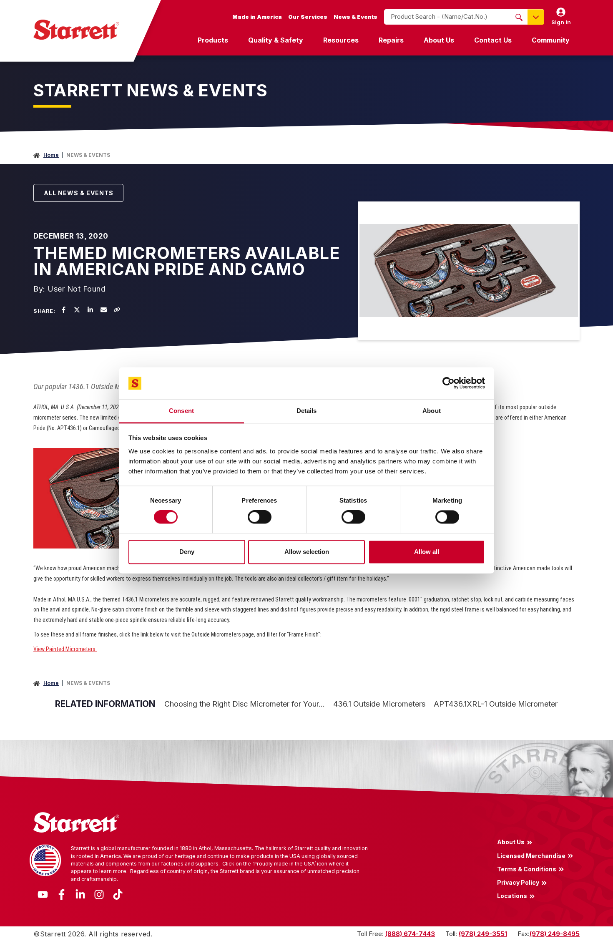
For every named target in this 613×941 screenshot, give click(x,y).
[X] (77, 309)
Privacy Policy (518, 882)
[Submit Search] (519, 17)
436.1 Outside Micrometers (379, 703)
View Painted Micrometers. (65, 649)
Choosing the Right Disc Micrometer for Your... (244, 703)
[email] (103, 309)
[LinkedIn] (80, 893)
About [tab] (431, 410)
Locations (512, 896)
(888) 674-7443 (410, 934)
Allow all (426, 551)
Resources (341, 40)
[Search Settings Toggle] (536, 17)
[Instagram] (99, 893)
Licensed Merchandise (531, 855)
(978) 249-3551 (483, 934)
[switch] (259, 517)
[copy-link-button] (117, 309)
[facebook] (63, 309)
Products (213, 40)
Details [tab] (306, 410)
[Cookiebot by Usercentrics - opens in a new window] (448, 383)
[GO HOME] (76, 30)
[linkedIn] (90, 309)
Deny (186, 551)
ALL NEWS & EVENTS (78, 192)
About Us (439, 40)
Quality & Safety (275, 40)
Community (551, 40)
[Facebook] (61, 893)
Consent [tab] (181, 410)
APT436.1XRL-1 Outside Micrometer (496, 703)
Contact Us (493, 40)
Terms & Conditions (526, 869)
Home (51, 155)
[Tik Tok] (117, 893)
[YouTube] (42, 893)
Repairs (391, 40)
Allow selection (306, 551)
